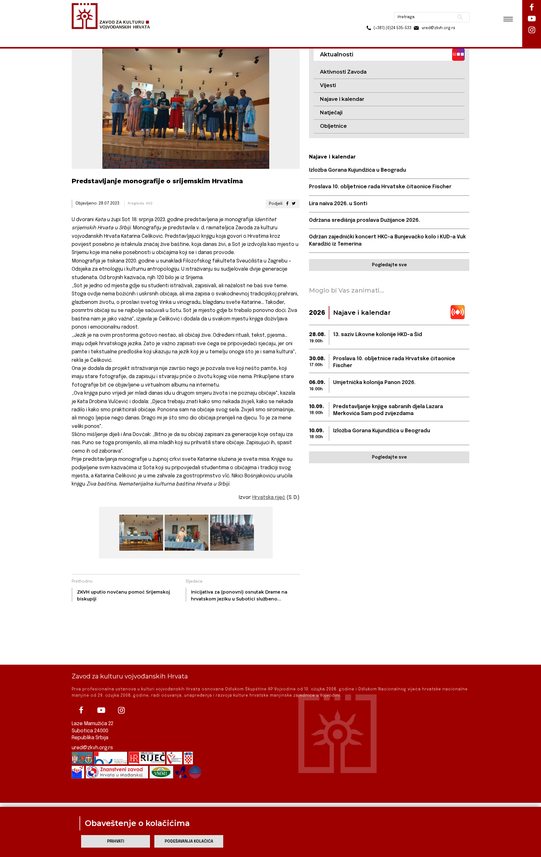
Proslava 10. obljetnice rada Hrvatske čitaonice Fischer (380, 187)
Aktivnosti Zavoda (343, 72)
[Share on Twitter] (293, 204)
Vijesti (328, 85)
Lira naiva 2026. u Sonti (338, 203)
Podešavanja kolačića (189, 841)
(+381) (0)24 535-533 (368, 19)
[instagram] (121, 710)
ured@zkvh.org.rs (92, 748)
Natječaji (331, 113)
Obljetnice (333, 126)
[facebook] (81, 710)
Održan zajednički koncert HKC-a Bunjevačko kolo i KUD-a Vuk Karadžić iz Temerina (387, 240)
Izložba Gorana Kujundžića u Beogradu (357, 170)
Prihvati (115, 841)
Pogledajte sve (389, 265)
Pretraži (436, 8)
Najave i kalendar (342, 99)
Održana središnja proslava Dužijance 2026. (364, 220)
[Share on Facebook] (287, 204)
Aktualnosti (112, 34)
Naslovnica (83, 34)
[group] (140, 533)
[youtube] (101, 710)
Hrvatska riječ (268, 497)
